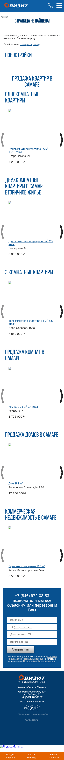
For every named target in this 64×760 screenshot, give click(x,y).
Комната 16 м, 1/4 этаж (23, 406)
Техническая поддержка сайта (33, 714)
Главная (4, 17)
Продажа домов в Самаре (31, 435)
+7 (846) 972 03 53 (32, 697)
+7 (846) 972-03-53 (50, 5)
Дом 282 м (16, 483)
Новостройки (18, 56)
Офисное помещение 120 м (27, 566)
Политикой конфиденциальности (39, 661)
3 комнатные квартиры (29, 273)
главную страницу (30, 44)
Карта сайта (31, 720)
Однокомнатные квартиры (22, 98)
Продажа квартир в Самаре (32, 82)
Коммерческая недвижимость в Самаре (30, 515)
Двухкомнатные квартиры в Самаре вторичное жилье (25, 187)
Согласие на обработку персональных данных (32, 657)
